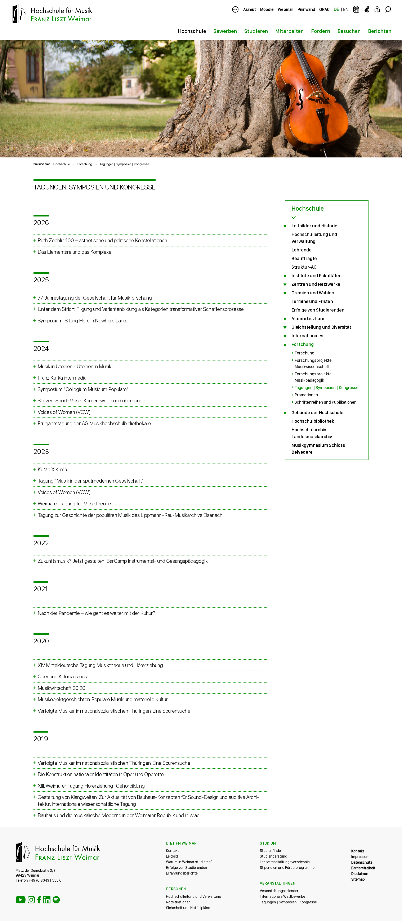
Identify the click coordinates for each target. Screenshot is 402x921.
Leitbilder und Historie (314, 225)
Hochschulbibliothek (312, 421)
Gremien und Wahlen (312, 292)
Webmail (285, 9)
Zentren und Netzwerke (315, 284)
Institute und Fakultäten (316, 275)
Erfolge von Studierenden (317, 310)
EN (345, 9)
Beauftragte (304, 258)
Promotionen (306, 394)
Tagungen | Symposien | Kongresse (124, 164)
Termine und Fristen (312, 301)
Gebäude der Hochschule (317, 412)
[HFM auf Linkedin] (46, 899)
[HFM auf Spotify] (56, 899)
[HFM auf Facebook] (39, 899)
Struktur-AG (304, 267)
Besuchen (349, 31)
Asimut (249, 9)
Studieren (256, 31)
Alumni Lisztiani (307, 318)
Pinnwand (306, 9)
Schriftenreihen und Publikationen (326, 402)
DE (336, 9)
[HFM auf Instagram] (31, 899)
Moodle (267, 9)
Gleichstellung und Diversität (321, 327)
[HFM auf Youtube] (21, 899)
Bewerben (225, 31)
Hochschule (192, 31)
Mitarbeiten (289, 31)
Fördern (320, 31)
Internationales (307, 335)
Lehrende (301, 249)
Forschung (84, 164)
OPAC (324, 9)
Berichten (380, 31)
